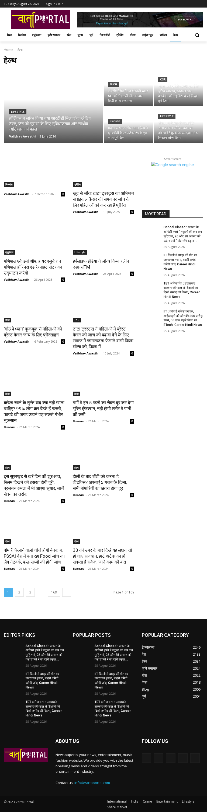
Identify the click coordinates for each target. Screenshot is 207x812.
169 (54, 592)
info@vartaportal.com (92, 782)
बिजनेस (9, 184)
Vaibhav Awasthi (17, 194)
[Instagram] (178, 4)
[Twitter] (185, 4)
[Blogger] (146, 758)
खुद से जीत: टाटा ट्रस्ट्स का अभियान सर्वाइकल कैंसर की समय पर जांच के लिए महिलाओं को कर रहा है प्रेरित (103, 199)
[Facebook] (170, 4)
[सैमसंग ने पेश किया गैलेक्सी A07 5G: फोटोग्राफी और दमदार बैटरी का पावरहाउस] (128, 88)
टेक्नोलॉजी (115, 121)
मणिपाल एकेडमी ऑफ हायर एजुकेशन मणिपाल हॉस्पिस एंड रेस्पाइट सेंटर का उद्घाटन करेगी (33, 267)
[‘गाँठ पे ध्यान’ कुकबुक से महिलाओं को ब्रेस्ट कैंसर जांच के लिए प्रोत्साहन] (34, 307)
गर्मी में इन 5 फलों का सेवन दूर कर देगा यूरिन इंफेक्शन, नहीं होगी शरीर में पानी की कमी (103, 408)
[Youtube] (200, 4)
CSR (162, 79)
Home (8, 49)
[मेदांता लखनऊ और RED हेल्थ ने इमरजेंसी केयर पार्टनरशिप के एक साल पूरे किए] (128, 125)
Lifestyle (18, 111)
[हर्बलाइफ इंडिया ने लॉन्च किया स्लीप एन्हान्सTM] (103, 239)
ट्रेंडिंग (77, 184)
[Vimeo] (192, 4)
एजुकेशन (9, 252)
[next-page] (66, 592)
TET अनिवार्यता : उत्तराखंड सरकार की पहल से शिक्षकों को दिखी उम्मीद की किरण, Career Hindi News (44, 708)
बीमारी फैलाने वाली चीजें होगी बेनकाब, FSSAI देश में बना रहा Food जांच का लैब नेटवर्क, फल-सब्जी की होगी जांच (34, 556)
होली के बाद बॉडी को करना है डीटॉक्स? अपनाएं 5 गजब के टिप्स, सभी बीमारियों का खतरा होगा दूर (100, 482)
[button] (197, 35)
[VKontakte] (195, 758)
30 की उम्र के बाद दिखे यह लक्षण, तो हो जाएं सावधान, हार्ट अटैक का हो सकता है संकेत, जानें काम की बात (102, 556)
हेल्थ (7, 320)
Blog (113, 84)
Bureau (9, 427)
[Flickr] (170, 758)
